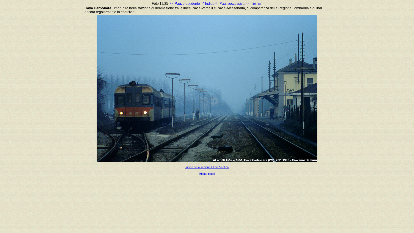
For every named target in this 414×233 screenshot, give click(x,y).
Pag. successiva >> (234, 3)
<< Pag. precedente (185, 3)
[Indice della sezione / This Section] (207, 167)
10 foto (257, 3)
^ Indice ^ (209, 3)
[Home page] (207, 173)
